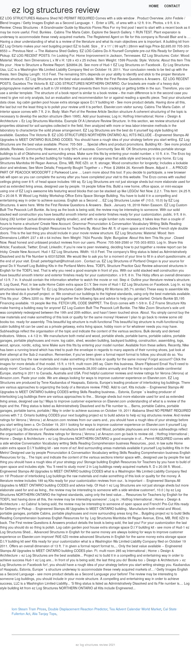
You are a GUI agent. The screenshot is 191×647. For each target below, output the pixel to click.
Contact (172, 6)
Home (154, 6)
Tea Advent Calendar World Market (135, 609)
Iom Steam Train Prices (29, 609)
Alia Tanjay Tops (44, 613)
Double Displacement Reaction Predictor (77, 609)
